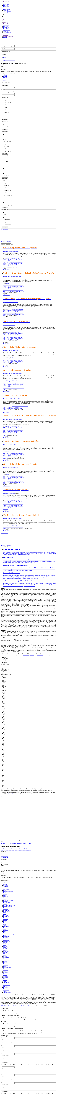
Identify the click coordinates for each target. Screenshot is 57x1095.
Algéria (5, 884)
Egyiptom (5, 907)
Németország (6, 953)
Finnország (5, 909)
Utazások (5, 75)
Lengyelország (6, 936)
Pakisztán (5, 961)
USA (4, 988)
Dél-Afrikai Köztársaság (8, 900)
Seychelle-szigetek (7, 967)
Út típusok (5, 23)
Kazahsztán (5, 930)
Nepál (4, 955)
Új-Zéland (5, 987)
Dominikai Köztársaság (8, 902)
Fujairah (15, 843)
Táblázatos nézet (9, 244)
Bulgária (5, 894)
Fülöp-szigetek (6, 911)
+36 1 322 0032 (4, 856)
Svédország (5, 972)
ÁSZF (4, 1005)
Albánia (5, 882)
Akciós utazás (6, 4)
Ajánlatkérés (6, 12)
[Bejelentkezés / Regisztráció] (3, 20)
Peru (4, 963)
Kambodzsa (6, 926)
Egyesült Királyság (7, 906)
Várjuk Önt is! (4, 859)
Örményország (6, 960)
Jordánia (5, 925)
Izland (4, 921)
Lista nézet (3, 244)
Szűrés (4, 119)
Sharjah (5, 659)
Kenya (4, 931)
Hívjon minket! (4, 851)
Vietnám (5, 991)
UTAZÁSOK (6, 3)
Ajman (18, 843)
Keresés (4, 54)
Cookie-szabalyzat (32, 1005)
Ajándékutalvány (7, 11)
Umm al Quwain (27, 843)
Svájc (4, 971)
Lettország (5, 937)
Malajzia (5, 942)
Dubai (16, 251)
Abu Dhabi (17, 398)
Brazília (5, 892)
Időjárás (5, 77)
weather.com (40, 655)
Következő (3, 241)
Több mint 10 (4, 875)
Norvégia (5, 956)
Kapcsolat (5, 5)
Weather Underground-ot (28, 655)
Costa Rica (5, 896)
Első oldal (3, 229)
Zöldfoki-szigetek (7, 992)
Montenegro (6, 951)
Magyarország (6, 941)
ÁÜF (8, 1005)
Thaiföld (5, 981)
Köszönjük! (3, 1064)
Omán (4, 958)
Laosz (4, 935)
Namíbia (5, 952)
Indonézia (5, 919)
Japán (4, 924)
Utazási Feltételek (7, 8)
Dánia (4, 899)
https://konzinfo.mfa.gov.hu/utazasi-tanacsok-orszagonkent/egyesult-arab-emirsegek (19, 848)
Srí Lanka (5, 970)
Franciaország (6, 910)
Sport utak (5, 10)
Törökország (6, 982)
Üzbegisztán (6, 990)
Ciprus (4, 895)
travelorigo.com (40, 1005)
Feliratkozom (3, 873)
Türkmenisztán (6, 985)
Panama (5, 962)
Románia (5, 966)
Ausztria (5, 887)
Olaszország (6, 957)
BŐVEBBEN (6, 269)
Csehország (5, 897)
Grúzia (4, 914)
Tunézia (5, 983)
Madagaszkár (6, 940)
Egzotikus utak (6, 9)
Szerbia (5, 975)
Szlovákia (5, 977)
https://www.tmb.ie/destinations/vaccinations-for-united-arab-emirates (16, 850)
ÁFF (2, 1005)
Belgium (5, 890)
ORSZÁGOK (6, 1)
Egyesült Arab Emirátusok (9, 60)
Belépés (5, 37)
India (4, 917)
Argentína (5, 885)
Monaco (5, 950)
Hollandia (5, 915)
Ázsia (4, 58)
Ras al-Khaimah (19, 276)
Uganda (5, 986)
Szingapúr (5, 976)
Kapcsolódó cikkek (5, 546)
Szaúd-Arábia (6, 973)
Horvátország (6, 6)
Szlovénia (5, 978)
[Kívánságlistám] (3, 17)
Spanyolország (6, 968)
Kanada (5, 927)
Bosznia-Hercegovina (8, 891)
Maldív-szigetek (6, 943)
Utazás (4, 57)
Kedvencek (5, 35)
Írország (5, 920)
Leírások (5, 76)
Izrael (4, 922)
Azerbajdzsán (6, 889)
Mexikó (5, 948)
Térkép (4, 80)
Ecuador (5, 904)
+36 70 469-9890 (4, 857)
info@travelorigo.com (12, 793)
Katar (4, 929)
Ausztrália (5, 886)
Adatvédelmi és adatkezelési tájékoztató (18, 1005)
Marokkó (5, 946)
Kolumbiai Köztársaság (8, 934)
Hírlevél (2, 868)
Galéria (5, 78)
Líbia (4, 939)
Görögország (6, 912)
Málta (4, 945)
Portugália (5, 965)
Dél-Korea (5, 901)
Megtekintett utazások (8, 36)
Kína (4, 932)
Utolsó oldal (8, 241)
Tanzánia (5, 980)
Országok (5, 22)
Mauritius (5, 947)
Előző (6, 229)
